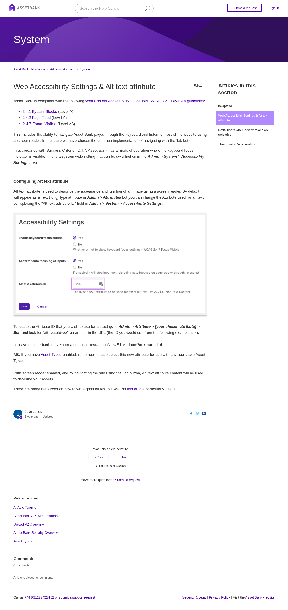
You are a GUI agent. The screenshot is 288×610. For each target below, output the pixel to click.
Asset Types (51, 355)
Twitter (197, 413)
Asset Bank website (259, 597)
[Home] (24, 8)
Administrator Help (62, 69)
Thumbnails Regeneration (236, 144)
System (85, 69)
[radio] (98, 457)
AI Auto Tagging (25, 507)
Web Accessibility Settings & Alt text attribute (243, 118)
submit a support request (77, 597)
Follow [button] (198, 85)
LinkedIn (204, 413)
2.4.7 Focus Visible (40, 124)
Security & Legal (194, 597)
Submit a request (244, 8)
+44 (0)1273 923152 (39, 597)
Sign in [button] (274, 8)
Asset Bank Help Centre (29, 69)
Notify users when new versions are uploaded (243, 132)
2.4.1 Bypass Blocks (39, 111)
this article (135, 389)
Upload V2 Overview (29, 524)
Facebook (191, 413)
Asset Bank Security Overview (36, 533)
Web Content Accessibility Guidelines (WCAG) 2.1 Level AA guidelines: (145, 101)
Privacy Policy (219, 597)
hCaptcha (225, 106)
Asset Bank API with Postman (36, 516)
